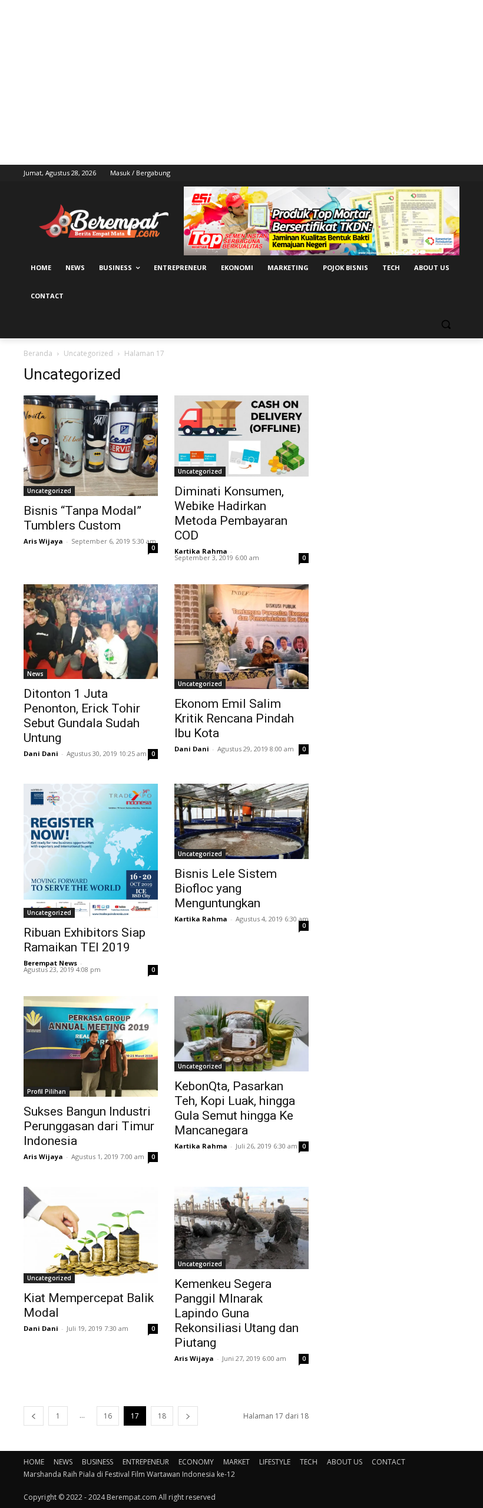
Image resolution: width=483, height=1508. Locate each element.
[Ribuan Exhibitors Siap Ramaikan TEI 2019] (91, 851)
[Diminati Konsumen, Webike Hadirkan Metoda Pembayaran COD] (241, 436)
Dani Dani (41, 753)
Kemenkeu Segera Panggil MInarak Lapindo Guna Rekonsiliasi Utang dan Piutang (236, 1313)
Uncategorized (88, 353)
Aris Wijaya (43, 541)
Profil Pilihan (46, 1091)
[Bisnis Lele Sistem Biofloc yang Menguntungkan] (241, 821)
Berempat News (50, 962)
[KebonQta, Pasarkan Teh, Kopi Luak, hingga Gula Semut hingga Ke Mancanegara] (241, 1033)
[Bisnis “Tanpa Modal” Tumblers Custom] (91, 445)
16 (108, 1416)
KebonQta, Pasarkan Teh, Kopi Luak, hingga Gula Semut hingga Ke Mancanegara (234, 1108)
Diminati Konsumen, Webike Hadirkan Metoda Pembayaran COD (230, 513)
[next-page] (188, 1416)
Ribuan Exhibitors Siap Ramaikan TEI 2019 (84, 940)
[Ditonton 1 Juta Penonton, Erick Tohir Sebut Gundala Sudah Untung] (91, 631)
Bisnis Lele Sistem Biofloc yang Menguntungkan (225, 888)
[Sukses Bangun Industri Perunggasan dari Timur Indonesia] (91, 1046)
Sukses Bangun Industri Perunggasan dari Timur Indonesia (89, 1126)
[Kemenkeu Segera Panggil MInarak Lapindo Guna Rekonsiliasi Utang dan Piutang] (241, 1228)
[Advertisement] (241, 82)
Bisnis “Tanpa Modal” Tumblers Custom (82, 518)
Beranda (38, 353)
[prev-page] (34, 1416)
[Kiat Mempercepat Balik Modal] (91, 1235)
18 (162, 1416)
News (35, 674)
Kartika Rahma (200, 551)
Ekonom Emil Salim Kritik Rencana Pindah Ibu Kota (234, 718)
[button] (445, 324)
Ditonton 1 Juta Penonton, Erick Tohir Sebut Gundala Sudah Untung (82, 716)
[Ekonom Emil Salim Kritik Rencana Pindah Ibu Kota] (241, 636)
